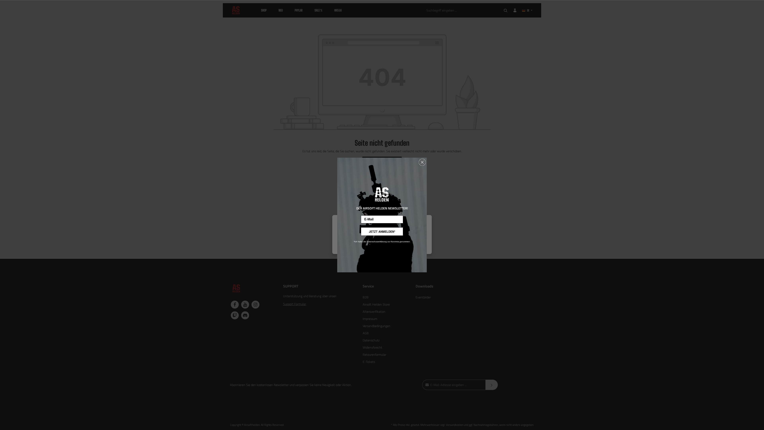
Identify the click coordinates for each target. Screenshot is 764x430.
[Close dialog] (422, 162)
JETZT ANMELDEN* (382, 232)
